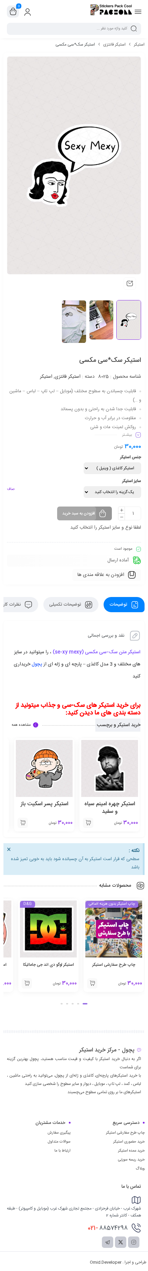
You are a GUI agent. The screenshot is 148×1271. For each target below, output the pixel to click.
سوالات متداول (59, 1142)
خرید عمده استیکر (131, 1151)
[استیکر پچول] (111, 11)
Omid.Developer (105, 1262)
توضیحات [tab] (118, 604)
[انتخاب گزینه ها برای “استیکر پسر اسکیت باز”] (23, 823)
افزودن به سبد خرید (78, 513)
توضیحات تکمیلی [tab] (65, 604)
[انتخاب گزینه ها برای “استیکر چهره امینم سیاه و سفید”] (88, 823)
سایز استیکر (131, 481)
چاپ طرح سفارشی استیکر (113, 964)
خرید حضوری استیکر (129, 1142)
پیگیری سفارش (59, 1133)
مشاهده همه (21, 725)
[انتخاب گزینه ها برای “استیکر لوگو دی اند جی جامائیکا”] (27, 983)
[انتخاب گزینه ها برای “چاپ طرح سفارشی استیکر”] (92, 983)
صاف (10, 489)
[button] (85, 1003)
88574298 (108, 1228)
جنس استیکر (130, 457)
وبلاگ (140, 1169)
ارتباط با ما (62, 1151)
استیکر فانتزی (114, 44)
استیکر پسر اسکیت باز (44, 804)
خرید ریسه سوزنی (131, 1160)
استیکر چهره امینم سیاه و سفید (109, 807)
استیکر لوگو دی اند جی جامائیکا (48, 964)
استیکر (139, 44)
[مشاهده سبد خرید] (13, 11)
